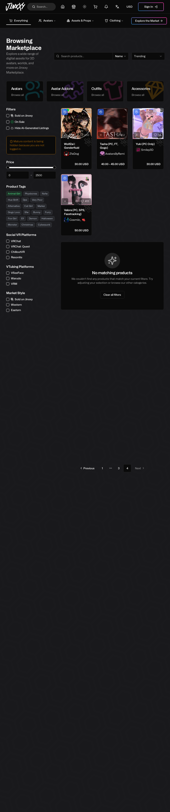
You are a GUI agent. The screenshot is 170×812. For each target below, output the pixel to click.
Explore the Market (147, 20)
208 (86, 135)
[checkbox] (7, 115)
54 (159, 135)
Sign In (148, 6)
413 (87, 201)
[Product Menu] (88, 112)
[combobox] (148, 56)
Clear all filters (112, 294)
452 (122, 135)
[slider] (7, 167)
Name (119, 56)
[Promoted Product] (65, 112)
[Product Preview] (65, 135)
